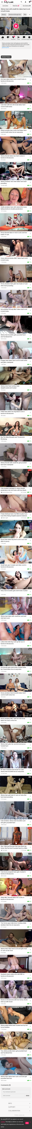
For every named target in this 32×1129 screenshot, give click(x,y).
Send (27, 1095)
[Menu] (25, 2)
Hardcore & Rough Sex (15, 14)
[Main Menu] (2, 2)
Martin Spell (5, 517)
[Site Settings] (29, 2)
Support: (11, 1107)
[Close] (30, 1122)
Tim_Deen (4, 850)
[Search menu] (21, 2)
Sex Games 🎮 (27, 5)
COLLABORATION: (14, 1110)
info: (10, 1103)
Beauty (4, 14)
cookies (3, 1121)
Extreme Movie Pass (7, 492)
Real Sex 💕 (16, 5)
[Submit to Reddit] (25, 19)
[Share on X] (28, 19)
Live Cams (5, 5)
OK (27, 1123)
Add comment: (6, 1089)
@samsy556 (5, 47)
